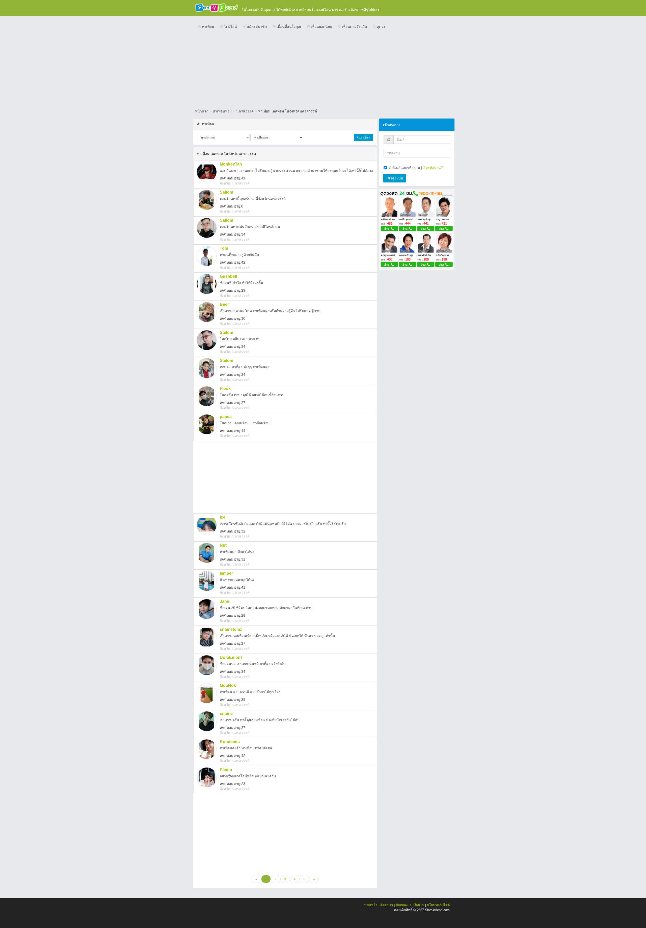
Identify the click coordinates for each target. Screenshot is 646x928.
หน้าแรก (201, 111)
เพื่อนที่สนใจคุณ (288, 27)
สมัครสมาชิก (256, 27)
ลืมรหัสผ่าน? (433, 168)
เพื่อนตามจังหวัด (354, 27)
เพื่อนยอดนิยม (321, 27)
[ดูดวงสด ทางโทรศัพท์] (416, 229)
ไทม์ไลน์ (230, 27)
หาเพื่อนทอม (222, 111)
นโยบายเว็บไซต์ (438, 905)
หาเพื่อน (207, 27)
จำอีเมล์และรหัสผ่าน (404, 168)
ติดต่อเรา (386, 905)
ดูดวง (380, 27)
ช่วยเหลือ (371, 905)
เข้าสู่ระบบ (394, 178)
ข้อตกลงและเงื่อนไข (410, 905)
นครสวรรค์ (245, 111)
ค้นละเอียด (363, 137)
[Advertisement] (323, 69)
